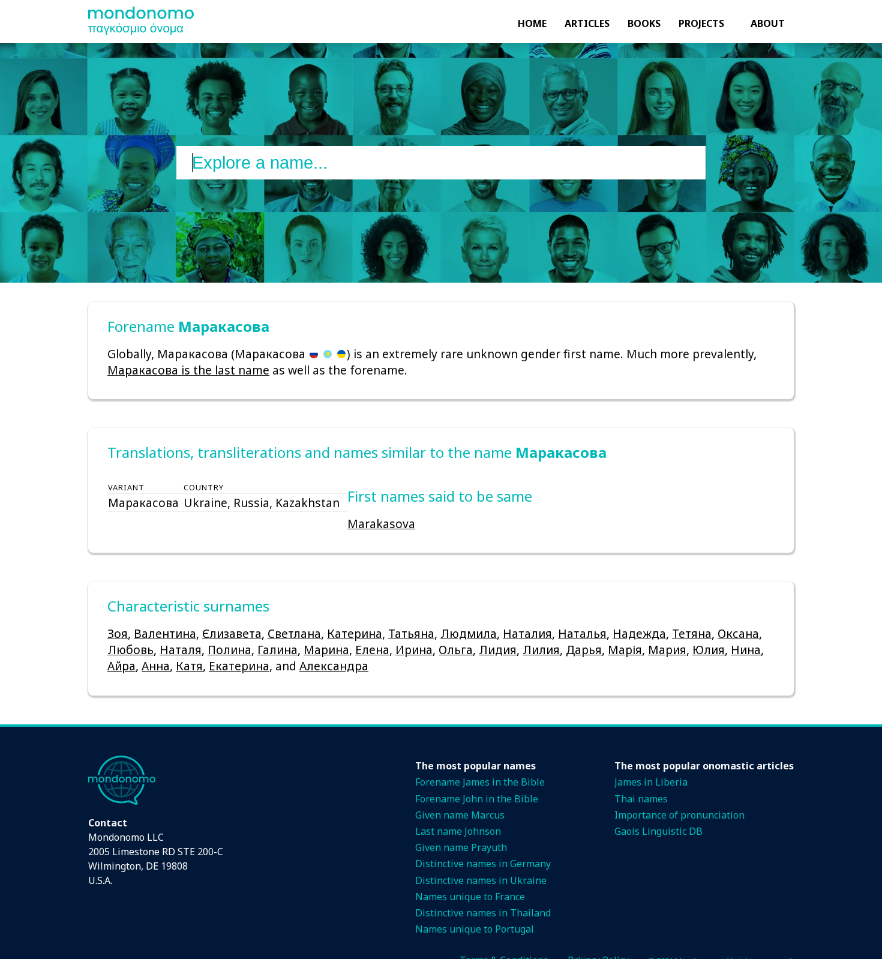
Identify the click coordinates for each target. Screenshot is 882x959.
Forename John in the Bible (476, 798)
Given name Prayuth (461, 847)
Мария (667, 650)
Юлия (708, 650)
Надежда (639, 633)
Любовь (130, 650)
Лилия (541, 650)
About (768, 23)
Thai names (641, 798)
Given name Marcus (460, 815)
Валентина (165, 633)
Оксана (738, 633)
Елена (372, 650)
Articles (587, 23)
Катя (189, 666)
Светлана (294, 633)
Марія (625, 650)
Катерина (354, 633)
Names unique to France (470, 896)
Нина (746, 650)
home (532, 23)
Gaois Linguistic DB (658, 831)
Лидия (498, 650)
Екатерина (239, 666)
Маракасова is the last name (188, 370)
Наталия (527, 633)
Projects (701, 23)
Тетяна (692, 633)
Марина (326, 650)
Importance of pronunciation (679, 815)
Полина (229, 650)
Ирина (414, 650)
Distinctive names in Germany (483, 863)
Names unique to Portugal (474, 929)
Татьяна (411, 633)
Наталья (582, 633)
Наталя (181, 650)
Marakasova (381, 524)
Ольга (456, 650)
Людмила (468, 633)
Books (644, 23)
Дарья (584, 650)
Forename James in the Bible (480, 782)
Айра (121, 666)
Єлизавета (232, 633)
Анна (156, 666)
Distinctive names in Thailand (483, 912)
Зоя (117, 633)
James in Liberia (651, 782)
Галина (277, 650)
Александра (333, 666)
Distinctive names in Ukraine (481, 880)
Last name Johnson (458, 831)
